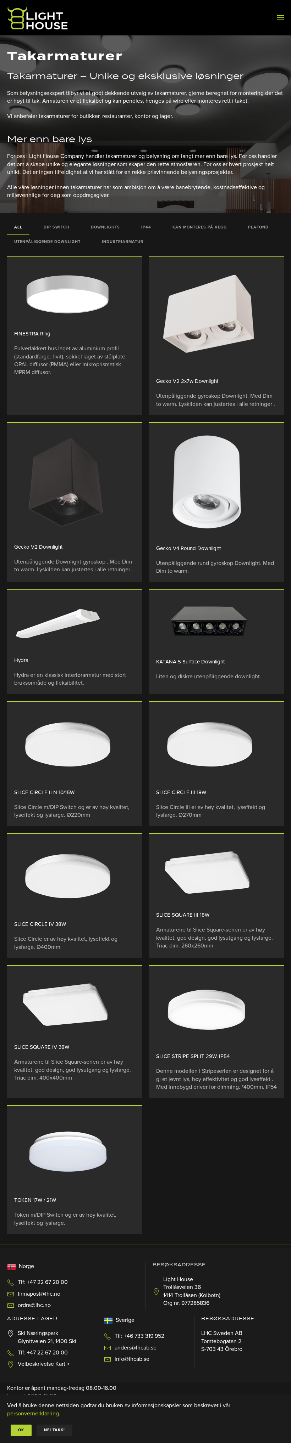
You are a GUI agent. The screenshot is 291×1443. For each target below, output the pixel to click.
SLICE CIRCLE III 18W (181, 792)
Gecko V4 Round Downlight (188, 548)
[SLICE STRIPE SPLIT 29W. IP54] (209, 1009)
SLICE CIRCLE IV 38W (40, 924)
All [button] (18, 227)
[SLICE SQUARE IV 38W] (67, 1004)
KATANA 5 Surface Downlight (190, 661)
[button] (280, 17)
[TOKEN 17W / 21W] (67, 1151)
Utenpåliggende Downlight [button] (47, 241)
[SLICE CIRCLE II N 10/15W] (67, 745)
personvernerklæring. (33, 1413)
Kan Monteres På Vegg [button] (199, 227)
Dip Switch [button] (57, 227)
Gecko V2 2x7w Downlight (187, 381)
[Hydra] (67, 623)
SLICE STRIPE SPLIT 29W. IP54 (193, 1056)
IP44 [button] (146, 227)
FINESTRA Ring (32, 333)
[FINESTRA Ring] (67, 293)
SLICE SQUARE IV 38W (41, 1047)
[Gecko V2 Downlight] (67, 483)
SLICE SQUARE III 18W (182, 915)
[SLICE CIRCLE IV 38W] (67, 877)
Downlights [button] (105, 227)
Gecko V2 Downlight (38, 547)
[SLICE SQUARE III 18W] (209, 872)
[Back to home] (37, 17)
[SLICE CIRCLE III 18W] (209, 745)
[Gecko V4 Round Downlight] (209, 484)
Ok (21, 1430)
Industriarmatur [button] (122, 241)
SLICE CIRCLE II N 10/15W (44, 792)
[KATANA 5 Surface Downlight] (209, 624)
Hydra (21, 660)
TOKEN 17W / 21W (35, 1200)
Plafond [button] (258, 227)
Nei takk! (54, 1430)
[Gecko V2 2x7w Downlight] (209, 317)
